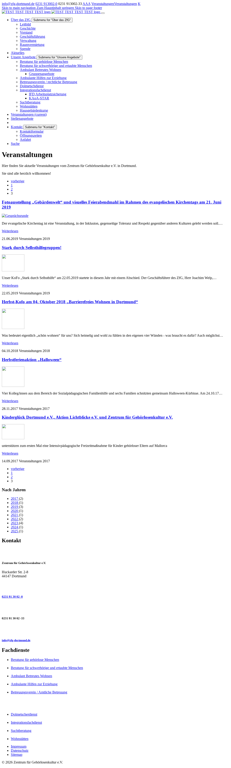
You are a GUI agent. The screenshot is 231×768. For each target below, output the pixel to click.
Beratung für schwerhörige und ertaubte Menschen (47, 668)
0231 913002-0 (46, 4)
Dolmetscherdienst (24, 714)
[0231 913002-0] (115, 586)
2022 (15, 519)
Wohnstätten (19, 739)
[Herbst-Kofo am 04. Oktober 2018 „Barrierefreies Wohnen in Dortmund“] (13, 328)
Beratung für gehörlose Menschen (35, 660)
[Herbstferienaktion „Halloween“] (13, 386)
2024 (15, 527)
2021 (15, 515)
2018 (15, 503)
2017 (15, 498)
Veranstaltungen (102, 4)
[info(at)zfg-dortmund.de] (115, 629)
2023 (15, 523)
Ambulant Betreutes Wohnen (31, 676)
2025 (15, 531)
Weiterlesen (10, 231)
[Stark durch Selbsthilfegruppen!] (13, 270)
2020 (15, 511)
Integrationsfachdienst (26, 722)
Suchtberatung (21, 731)
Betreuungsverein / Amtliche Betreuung (39, 692)
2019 (15, 507)
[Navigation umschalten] (103, 13)
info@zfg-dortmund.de (18, 4)
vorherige (17, 181)
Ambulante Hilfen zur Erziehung (34, 684)
